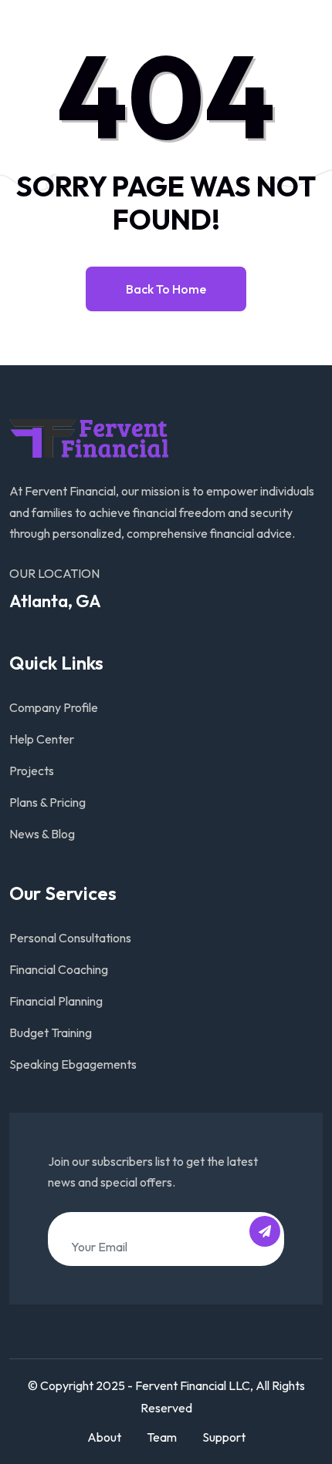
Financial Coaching (58, 969)
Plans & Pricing (47, 802)
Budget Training (50, 1032)
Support (224, 1437)
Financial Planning (56, 1001)
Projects (31, 770)
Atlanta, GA (55, 601)
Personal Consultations (70, 937)
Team (162, 1437)
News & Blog (42, 833)
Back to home (166, 289)
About (104, 1437)
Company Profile (53, 707)
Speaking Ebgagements (73, 1064)
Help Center (41, 739)
